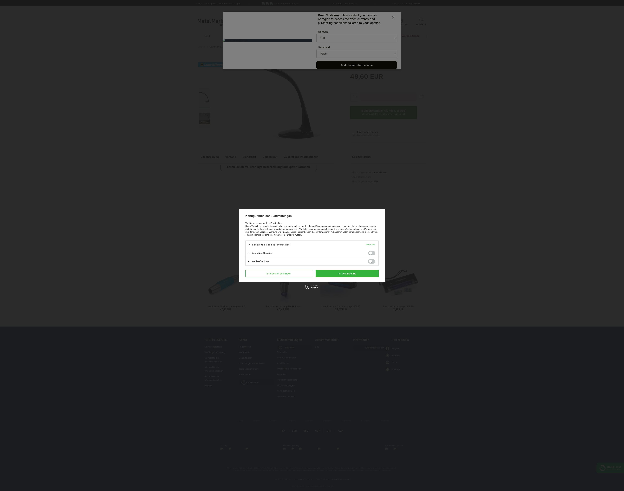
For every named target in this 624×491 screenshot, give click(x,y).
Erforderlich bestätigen (278, 273)
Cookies (296, 226)
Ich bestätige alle (347, 273)
